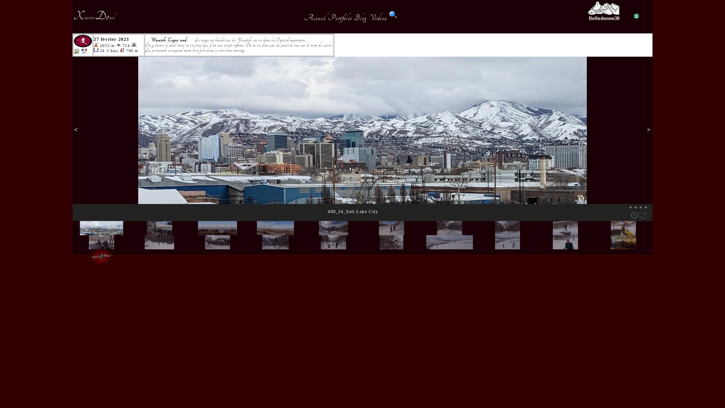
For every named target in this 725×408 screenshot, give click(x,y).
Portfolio (340, 17)
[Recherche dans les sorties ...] (393, 17)
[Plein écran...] (642, 215)
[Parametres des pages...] (636, 16)
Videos (378, 17)
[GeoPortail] (84, 52)
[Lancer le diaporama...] (634, 215)
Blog (360, 17)
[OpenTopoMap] (77, 52)
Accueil (315, 17)
